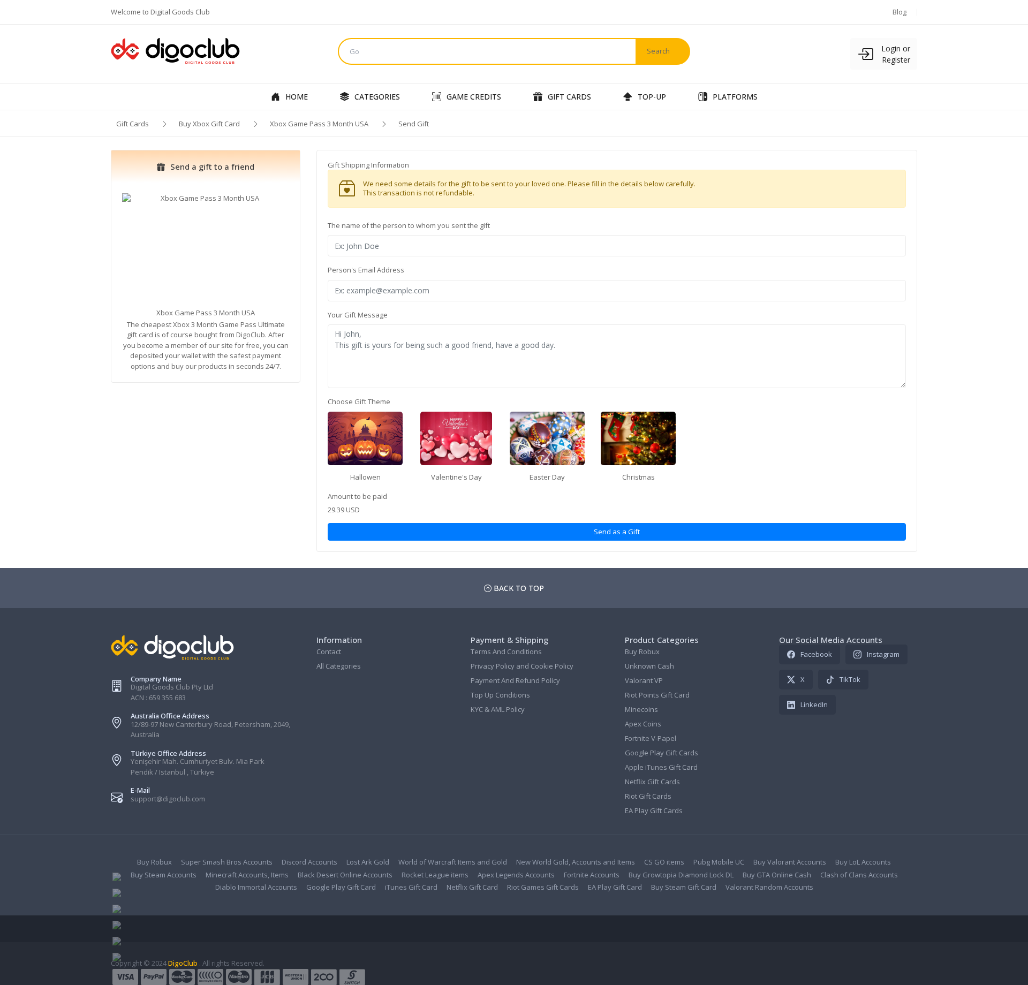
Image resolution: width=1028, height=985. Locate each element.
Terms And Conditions (506, 651)
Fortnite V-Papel (650, 738)
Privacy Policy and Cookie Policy (522, 666)
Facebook (816, 654)
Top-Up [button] (652, 97)
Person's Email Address (366, 270)
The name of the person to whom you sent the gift (409, 225)
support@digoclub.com (168, 799)
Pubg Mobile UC (718, 862)
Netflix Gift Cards (652, 781)
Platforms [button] (735, 97)
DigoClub (183, 963)
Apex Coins (643, 724)
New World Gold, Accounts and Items (575, 862)
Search (658, 51)
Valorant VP (644, 680)
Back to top (518, 588)
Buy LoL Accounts (863, 862)
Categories (377, 97)
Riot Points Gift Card (657, 695)
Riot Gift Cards (648, 796)
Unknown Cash (649, 666)
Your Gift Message (358, 315)
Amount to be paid (357, 496)
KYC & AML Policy (498, 709)
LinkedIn (814, 704)
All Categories (338, 666)
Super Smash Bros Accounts (227, 862)
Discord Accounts (309, 862)
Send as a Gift (617, 531)
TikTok (850, 679)
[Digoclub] (205, 51)
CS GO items (664, 862)
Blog (899, 12)
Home (296, 97)
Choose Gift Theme (359, 401)
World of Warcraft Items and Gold (452, 862)
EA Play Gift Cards (654, 810)
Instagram (883, 654)
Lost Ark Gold (367, 862)
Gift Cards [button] (569, 97)
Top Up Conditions (500, 695)
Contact (328, 651)
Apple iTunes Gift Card (661, 767)
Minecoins (641, 709)
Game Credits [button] (474, 97)
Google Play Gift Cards (661, 752)
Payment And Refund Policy (515, 680)
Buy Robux (642, 651)
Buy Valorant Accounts (789, 862)
